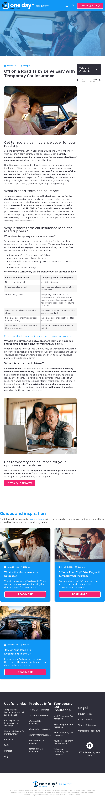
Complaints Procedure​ (89, 730)
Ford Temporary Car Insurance (63, 733)
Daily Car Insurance (38, 715)
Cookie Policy (85, 719)
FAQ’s (6, 745)
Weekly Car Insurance (39, 729)
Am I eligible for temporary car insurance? (11, 723)
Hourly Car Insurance (39, 709)
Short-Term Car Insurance (36, 741)
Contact (8, 750)
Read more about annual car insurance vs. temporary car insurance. (38, 336)
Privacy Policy (85, 714)
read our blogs (36, 519)
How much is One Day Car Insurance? (15, 732)
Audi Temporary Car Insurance (63, 717)
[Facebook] (89, 745)
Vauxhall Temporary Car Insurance (63, 742)
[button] (67, 6)
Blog (6, 756)
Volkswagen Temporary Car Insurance (61, 751)
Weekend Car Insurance (35, 722)
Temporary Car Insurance (36, 750)
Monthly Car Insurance (40, 735)
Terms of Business (87, 725)
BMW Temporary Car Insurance (64, 725)
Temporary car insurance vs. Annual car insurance (14, 712)
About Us (8, 739)
